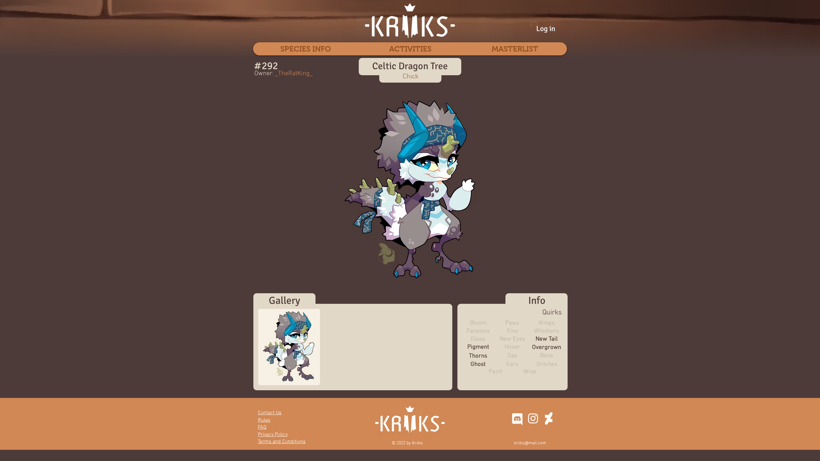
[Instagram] (533, 418)
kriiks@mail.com (530, 443)
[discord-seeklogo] (517, 418)
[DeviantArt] (548, 418)
